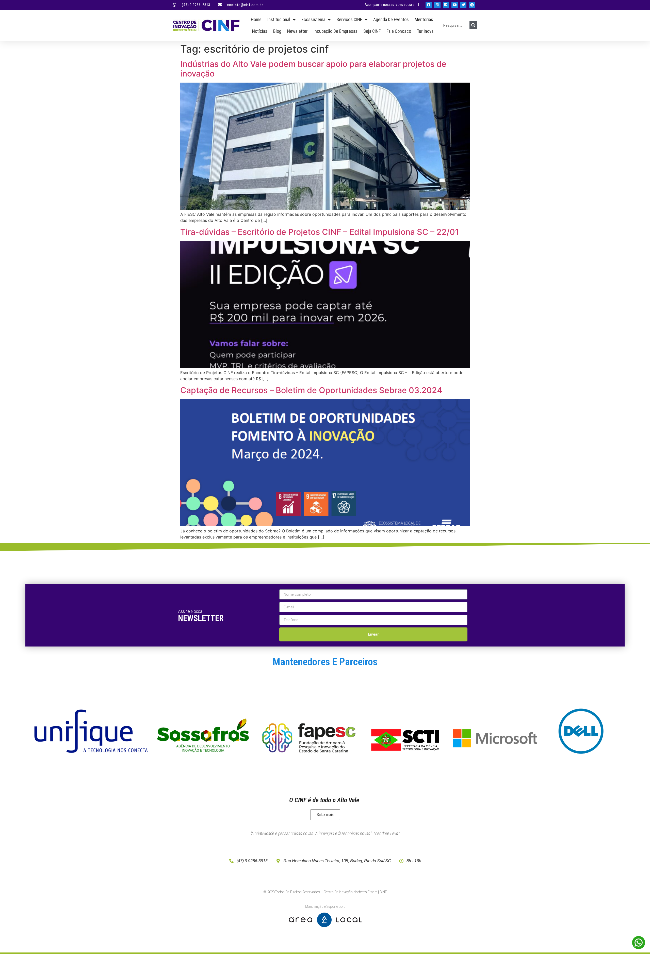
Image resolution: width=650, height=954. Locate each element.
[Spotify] (472, 5)
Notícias (259, 31)
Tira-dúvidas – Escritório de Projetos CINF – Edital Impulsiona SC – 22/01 (319, 232)
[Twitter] (463, 5)
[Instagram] (437, 5)
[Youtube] (454, 5)
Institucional (278, 19)
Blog (277, 31)
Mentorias (424, 19)
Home (256, 19)
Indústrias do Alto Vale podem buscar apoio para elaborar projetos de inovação (313, 69)
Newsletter (297, 31)
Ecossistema (313, 19)
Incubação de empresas (336, 31)
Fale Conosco (398, 31)
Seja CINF (372, 31)
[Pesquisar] (473, 25)
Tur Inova (425, 31)
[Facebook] (429, 5)
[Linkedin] (446, 5)
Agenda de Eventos (391, 19)
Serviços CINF (349, 19)
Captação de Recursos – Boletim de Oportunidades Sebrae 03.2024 (311, 390)
